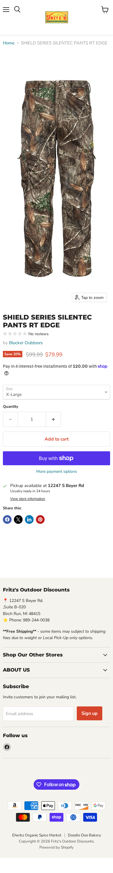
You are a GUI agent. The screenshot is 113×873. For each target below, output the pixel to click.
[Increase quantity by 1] (53, 419)
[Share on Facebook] (7, 519)
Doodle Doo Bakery (84, 835)
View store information (27, 499)
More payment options (56, 471)
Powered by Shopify (56, 847)
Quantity (10, 407)
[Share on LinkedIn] (29, 519)
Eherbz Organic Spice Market (36, 835)
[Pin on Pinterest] (40, 519)
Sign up (89, 713)
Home (8, 43)
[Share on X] (18, 519)
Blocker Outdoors (26, 343)
